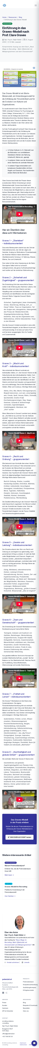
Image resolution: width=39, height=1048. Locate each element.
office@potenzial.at (8, 1033)
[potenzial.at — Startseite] (4, 5)
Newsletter (26, 1008)
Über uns (26, 1011)
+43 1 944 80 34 (7, 1036)
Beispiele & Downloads (30, 1005)
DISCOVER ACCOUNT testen (20, 837)
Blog (20, 17)
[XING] (6, 993)
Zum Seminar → (10, 896)
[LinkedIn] (3, 993)
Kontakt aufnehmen (13, 962)
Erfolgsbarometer (28, 990)
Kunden (4, 1005)
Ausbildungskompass (29, 987)
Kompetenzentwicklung (30, 984)
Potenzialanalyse (28, 982)
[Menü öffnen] (36, 5)
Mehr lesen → (9, 875)
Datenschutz (23, 1044)
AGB (30, 1044)
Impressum (23, 1043)
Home (4, 17)
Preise (4, 1002)
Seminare (5, 1008)
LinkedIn (26, 962)
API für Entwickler (7, 1011)
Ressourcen (13, 17)
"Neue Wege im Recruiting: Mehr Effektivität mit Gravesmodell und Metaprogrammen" (18, 942)
